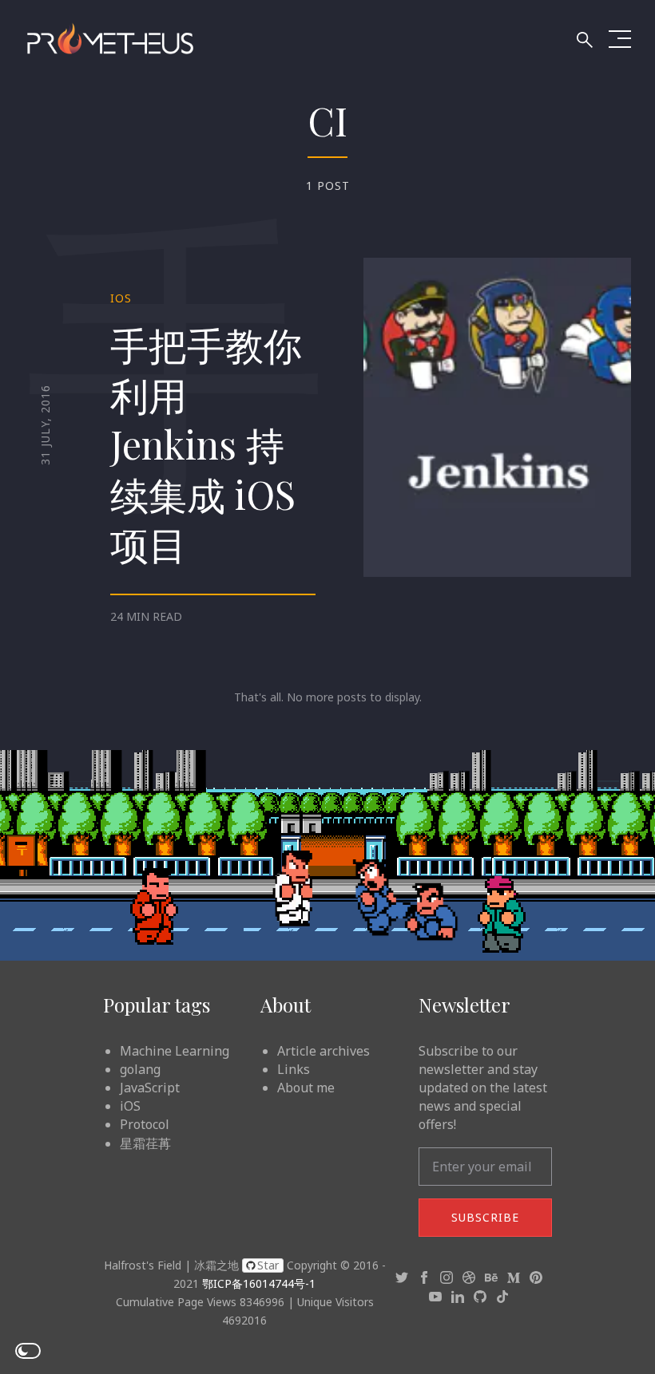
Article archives (323, 1051)
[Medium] (513, 1276)
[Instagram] (446, 1276)
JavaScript (150, 1087)
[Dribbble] (468, 1276)
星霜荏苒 (145, 1143)
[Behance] (491, 1276)
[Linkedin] (457, 1295)
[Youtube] (435, 1295)
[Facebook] (424, 1276)
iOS (121, 298)
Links (293, 1069)
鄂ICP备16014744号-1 (259, 1283)
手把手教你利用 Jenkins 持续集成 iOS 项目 (206, 443)
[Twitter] (401, 1276)
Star (268, 1265)
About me (306, 1087)
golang (140, 1069)
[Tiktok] (502, 1295)
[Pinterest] (536, 1276)
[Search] (578, 41)
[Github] (480, 1295)
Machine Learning (174, 1051)
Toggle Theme (28, 1351)
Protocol (144, 1124)
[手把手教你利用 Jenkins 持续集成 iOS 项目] (497, 416)
